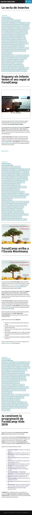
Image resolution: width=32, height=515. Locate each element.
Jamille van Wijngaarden (8, 41)
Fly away (4, 33)
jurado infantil (6, 43)
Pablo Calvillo (6, 58)
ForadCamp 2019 (13, 33)
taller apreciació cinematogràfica (18, 215)
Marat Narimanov (19, 46)
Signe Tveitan (5, 66)
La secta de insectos (7, 46)
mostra (4, 51)
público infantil (6, 63)
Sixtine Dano (20, 66)
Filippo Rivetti (16, 31)
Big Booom (26, 23)
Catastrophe (5, 26)
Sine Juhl (13, 66)
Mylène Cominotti (7, 53)
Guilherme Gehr (6, 36)
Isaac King (10, 38)
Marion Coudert (6, 48)
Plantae (12, 61)
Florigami (24, 31)
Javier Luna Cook (21, 41)
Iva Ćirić (16, 38)
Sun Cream (5, 68)
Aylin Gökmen (18, 23)
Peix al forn (5, 61)
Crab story (5, 28)
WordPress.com (25, 512)
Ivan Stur (22, 38)
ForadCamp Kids (6, 17)
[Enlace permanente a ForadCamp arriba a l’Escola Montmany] (16, 243)
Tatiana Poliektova (14, 68)
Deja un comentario (7, 19)
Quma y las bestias (17, 63)
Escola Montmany (24, 28)
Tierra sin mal (5, 71)
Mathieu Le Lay (16, 48)
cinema (16, 26)
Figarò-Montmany (13, 370)
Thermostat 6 (24, 68)
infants (4, 38)
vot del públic (22, 71)
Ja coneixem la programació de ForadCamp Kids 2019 (13, 420)
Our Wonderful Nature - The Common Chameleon (15, 56)
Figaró (9, 31)
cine (11, 26)
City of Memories (23, 26)
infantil (22, 36)
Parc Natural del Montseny (18, 58)
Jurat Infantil (15, 43)
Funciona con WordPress (8, 512)
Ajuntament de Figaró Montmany (11, 21)
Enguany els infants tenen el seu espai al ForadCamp (16, 79)
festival (4, 31)
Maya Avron (24, 48)
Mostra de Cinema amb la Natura (16, 51)
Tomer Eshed (14, 71)
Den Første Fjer (14, 28)
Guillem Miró (15, 36)
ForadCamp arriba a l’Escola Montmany (15, 250)
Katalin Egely (24, 43)
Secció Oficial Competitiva (14, 285)
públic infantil (19, 61)
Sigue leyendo (5, 151)
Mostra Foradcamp (8, 2)
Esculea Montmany (24, 367)
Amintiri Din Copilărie (7, 23)
